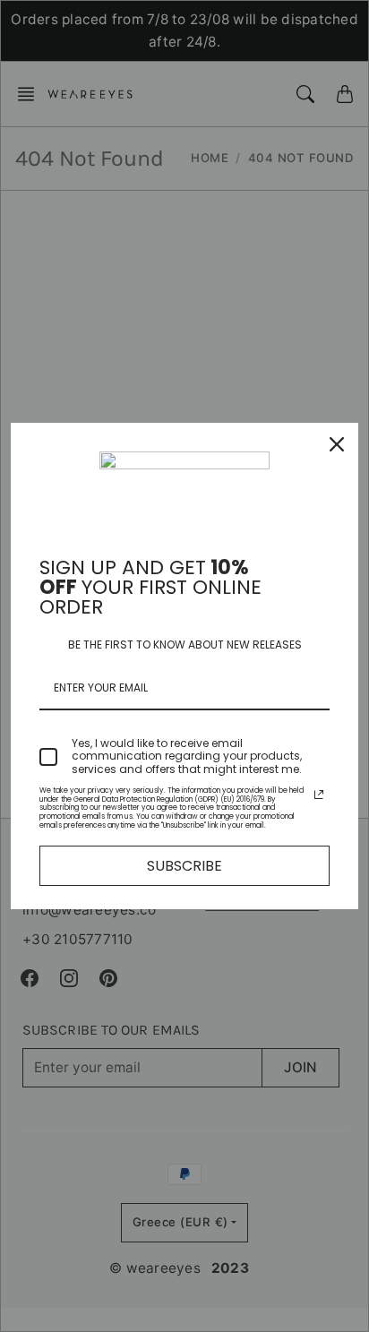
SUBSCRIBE (184, 865)
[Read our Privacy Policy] (319, 794)
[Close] (336, 444)
